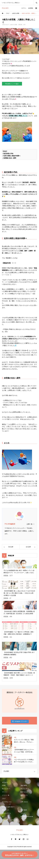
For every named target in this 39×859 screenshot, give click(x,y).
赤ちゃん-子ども (24, 788)
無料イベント (24, 795)
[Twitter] (19, 839)
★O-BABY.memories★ (26, 816)
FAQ (21, 798)
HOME (4, 785)
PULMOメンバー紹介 (12, 84)
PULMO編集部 (10, 524)
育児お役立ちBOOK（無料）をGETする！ (19, 854)
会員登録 (30, 8)
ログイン (23, 8)
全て (3, 816)
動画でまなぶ (24, 792)
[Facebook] (11, 839)
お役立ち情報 (13, 24)
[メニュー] (36, 8)
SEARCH (36, 2)
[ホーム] (2, 13)
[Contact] (27, 839)
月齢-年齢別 (23, 785)
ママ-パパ (4, 792)
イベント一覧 (5, 795)
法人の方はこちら (7, 802)
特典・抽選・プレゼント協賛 (10, 820)
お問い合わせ (24, 802)
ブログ (4, 798)
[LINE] (15, 839)
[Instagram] (23, 839)
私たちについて (6, 788)
